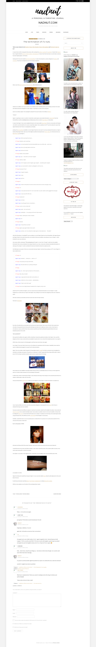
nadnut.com (48, 22)
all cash (50, 405)
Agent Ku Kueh (16, 411)
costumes (15, 60)
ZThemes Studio (56, 642)
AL (18, 534)
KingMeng (20, 507)
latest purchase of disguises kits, (26, 84)
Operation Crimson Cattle (29, 47)
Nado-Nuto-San (16, 133)
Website (14, 616)
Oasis (44, 475)
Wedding (44, 32)
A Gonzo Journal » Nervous (23, 568)
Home (26, 32)
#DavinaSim (65, 32)
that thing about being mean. (21, 493)
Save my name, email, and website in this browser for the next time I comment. (31, 620)
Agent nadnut (47, 131)
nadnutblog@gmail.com (68, 162)
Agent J (59, 52)
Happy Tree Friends (31, 481)
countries (44, 52)
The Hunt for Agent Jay (54, 47)
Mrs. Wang (20, 570)
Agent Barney (45, 119)
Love (32, 32)
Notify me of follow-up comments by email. (23, 623)
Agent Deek (44, 123)
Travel (37, 32)
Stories (35, 38)
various (40, 52)
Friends (51, 32)
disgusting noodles (48, 481)
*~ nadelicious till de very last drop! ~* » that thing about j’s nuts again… (32, 567)
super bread (32, 415)
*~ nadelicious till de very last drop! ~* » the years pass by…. (30, 583)
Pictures (31, 38)
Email (14, 613)
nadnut (20, 523)
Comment (15, 592)
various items (25, 380)
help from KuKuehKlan (30, 58)
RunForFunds (57, 493)
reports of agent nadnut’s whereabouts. (30, 53)
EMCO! (49, 111)
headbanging (37, 481)
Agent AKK (52, 118)
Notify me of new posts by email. (20, 627)
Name (14, 609)
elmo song (21, 413)
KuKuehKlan (20, 129)
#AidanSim (58, 32)
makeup (55, 58)
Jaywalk (40, 350)
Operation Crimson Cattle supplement (42, 47)
